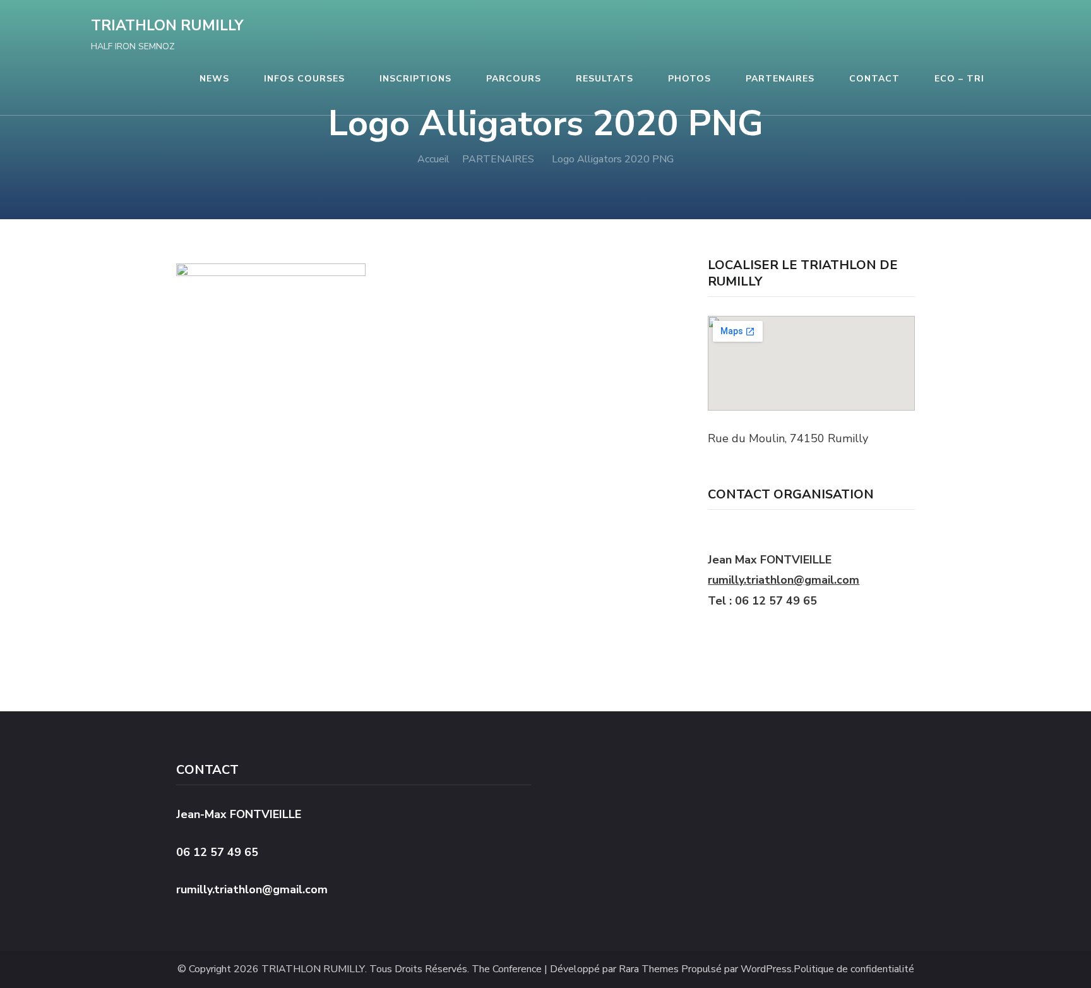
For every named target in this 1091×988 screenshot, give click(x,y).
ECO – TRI (959, 79)
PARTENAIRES (780, 79)
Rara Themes (649, 969)
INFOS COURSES (304, 79)
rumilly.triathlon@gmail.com (783, 579)
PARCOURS (513, 79)
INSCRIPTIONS (415, 79)
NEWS (214, 79)
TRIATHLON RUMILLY (167, 25)
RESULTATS (604, 79)
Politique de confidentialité (854, 969)
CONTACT (874, 79)
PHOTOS (689, 79)
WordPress (766, 969)
